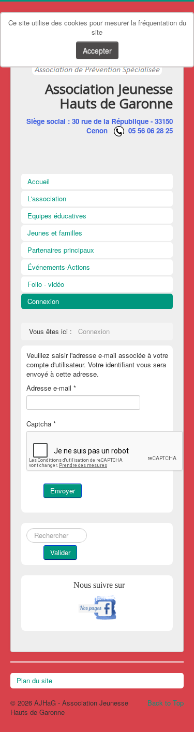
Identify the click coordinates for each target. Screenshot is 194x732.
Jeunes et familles (54, 233)
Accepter (97, 50)
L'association (46, 198)
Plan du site (34, 680)
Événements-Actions (58, 267)
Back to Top (165, 703)
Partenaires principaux (60, 250)
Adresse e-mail (51, 388)
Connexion (43, 301)
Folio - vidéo (45, 284)
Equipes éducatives (56, 215)
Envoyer (62, 490)
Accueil (38, 181)
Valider (60, 552)
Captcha (41, 424)
